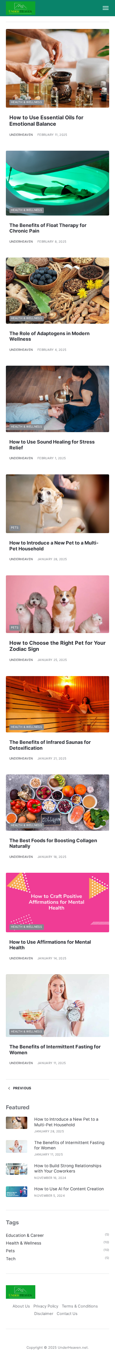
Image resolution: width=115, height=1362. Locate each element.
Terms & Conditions (80, 1306)
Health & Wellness (26, 102)
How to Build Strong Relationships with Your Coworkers (67, 1168)
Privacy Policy (45, 1306)
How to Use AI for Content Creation (69, 1188)
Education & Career (25, 1235)
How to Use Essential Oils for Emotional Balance (46, 120)
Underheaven (21, 135)
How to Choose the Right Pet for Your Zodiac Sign (57, 646)
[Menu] (103, 8)
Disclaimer (43, 1313)
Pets (14, 527)
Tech (11, 1258)
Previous (21, 1088)
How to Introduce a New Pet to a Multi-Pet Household (66, 1122)
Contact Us (67, 1313)
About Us (21, 1306)
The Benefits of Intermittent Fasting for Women (69, 1145)
